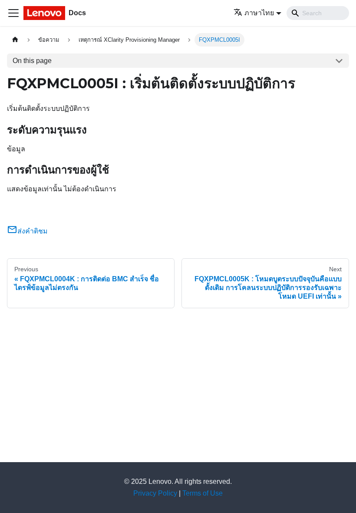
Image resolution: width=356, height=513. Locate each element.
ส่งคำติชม (32, 231)
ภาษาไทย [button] (259, 13)
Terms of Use (202, 493)
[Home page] (15, 40)
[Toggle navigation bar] (13, 13)
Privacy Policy (155, 493)
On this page (32, 60)
